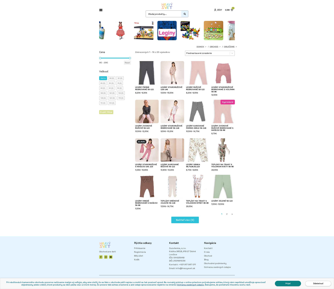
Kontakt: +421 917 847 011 (182, 264)
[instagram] (106, 257)
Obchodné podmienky (215, 263)
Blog (206, 259)
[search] (184, 14)
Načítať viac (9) (185, 219)
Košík (136, 259)
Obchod (208, 255)
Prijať (288, 283)
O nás (207, 252)
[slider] (100, 58)
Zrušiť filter (106, 112)
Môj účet (138, 255)
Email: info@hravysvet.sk (182, 268)
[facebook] (101, 257)
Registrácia (140, 252)
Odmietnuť (318, 283)
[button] (103, 78)
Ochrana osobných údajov (190, 284)
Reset (127, 62)
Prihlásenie (139, 248)
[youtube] (110, 257)
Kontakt (208, 248)
